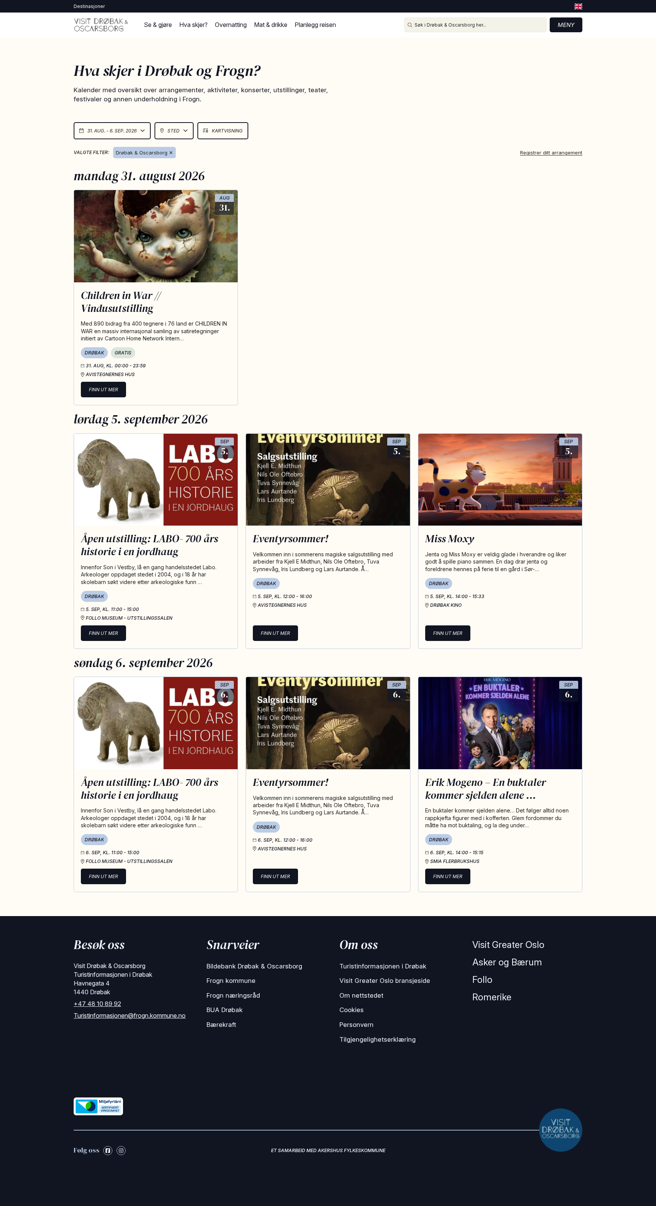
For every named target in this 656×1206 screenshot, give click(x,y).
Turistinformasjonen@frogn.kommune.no (130, 1015)
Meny (566, 24)
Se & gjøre (158, 24)
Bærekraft (221, 1024)
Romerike (491, 997)
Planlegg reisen (315, 24)
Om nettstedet (361, 995)
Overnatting (231, 24)
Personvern (356, 1024)
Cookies (351, 1010)
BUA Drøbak (225, 1010)
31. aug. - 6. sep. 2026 (112, 131)
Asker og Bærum (507, 962)
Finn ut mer (103, 389)
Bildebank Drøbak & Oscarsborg (254, 966)
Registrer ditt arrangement (551, 153)
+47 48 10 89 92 (97, 1004)
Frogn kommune (231, 980)
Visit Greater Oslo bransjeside (384, 980)
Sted (173, 131)
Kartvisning (227, 131)
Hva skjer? (193, 24)
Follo (482, 979)
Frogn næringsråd (233, 995)
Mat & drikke (270, 24)
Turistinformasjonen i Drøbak (382, 966)
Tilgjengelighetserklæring (377, 1039)
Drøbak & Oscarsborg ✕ (144, 153)
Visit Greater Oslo (508, 944)
